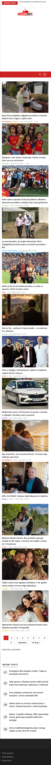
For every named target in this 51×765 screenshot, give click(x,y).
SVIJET (4, 292)
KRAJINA (4, 499)
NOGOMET (5, 164)
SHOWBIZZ (15, 122)
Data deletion (7, 757)
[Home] (25, 12)
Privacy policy (7, 753)
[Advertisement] (25, 45)
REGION (4, 418)
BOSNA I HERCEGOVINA (9, 250)
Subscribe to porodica (11, 649)
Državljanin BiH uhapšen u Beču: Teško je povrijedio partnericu (27, 672)
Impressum (7, 760)
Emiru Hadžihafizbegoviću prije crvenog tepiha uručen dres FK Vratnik (27, 729)
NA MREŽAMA (6, 122)
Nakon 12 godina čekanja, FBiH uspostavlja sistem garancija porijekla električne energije (28, 717)
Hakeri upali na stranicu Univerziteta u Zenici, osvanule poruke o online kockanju (28, 704)
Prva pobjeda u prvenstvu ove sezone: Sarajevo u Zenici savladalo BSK (26, 694)
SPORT (4, 376)
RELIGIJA (4, 334)
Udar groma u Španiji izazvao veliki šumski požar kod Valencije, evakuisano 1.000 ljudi (28, 683)
